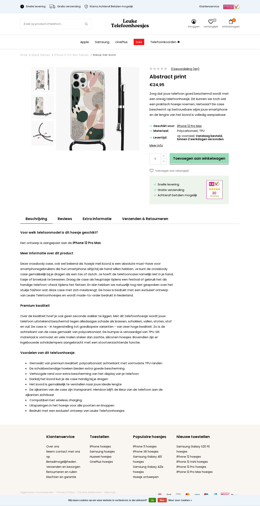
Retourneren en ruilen (61, 472)
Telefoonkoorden (163, 42)
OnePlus (121, 42)
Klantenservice (209, 6)
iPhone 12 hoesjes (189, 457)
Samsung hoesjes (102, 452)
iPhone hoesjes (100, 446)
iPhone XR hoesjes (145, 452)
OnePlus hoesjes (101, 462)
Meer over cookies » (180, 500)
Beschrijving (36, 218)
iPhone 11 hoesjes (145, 446)
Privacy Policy (66, 492)
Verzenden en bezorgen (63, 467)
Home (24, 54)
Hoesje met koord (104, 54)
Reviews (65, 218)
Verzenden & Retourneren (145, 218)
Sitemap (110, 492)
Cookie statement (89, 492)
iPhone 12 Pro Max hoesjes (71, 54)
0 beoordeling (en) (185, 69)
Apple (84, 42)
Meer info (156, 145)
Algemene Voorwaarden (37, 492)
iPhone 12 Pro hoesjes (191, 467)
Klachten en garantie (61, 477)
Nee (162, 500)
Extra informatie (97, 218)
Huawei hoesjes (101, 457)
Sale (139, 42)
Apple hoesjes (41, 54)
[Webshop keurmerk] (231, 6)
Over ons (52, 446)
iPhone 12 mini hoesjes (192, 462)
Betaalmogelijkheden (61, 462)
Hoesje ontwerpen (146, 477)
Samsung (102, 42)
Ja (152, 500)
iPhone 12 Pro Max (189, 126)
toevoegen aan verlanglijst (172, 170)
